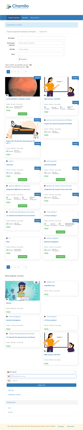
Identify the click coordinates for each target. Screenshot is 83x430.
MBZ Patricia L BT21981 (52, 99)
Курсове (25, 18)
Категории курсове (11, 44)
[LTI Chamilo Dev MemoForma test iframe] (22, 212)
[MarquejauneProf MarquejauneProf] (61, 225)
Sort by (12, 49)
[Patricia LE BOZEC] (63, 108)
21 (26, 72)
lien (9, 408)
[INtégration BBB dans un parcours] (22, 186)
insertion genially (50, 165)
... (21, 72)
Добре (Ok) (41, 385)
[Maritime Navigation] (60, 238)
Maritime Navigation (51, 242)
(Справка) (61, 426)
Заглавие (11, 38)
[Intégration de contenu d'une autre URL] (60, 186)
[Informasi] (22, 161)
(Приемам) (70, 426)
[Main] (22, 238)
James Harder (17, 249)
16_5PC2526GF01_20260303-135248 (18, 99)
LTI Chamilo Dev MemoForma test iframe (20, 216)
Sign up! (11, 390)
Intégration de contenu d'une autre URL (58, 189)
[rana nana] (9, 173)
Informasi (9, 165)
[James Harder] (9, 250)
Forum (10, 412)
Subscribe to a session (14, 25)
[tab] (41, 402)
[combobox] (41, 43)
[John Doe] (47, 108)
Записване (23, 114)
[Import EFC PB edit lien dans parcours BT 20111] (22, 129)
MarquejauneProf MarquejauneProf (69, 224)
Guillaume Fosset (18, 106)
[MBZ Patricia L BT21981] (60, 86)
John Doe (54, 107)
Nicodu (8, 303)
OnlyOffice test (49, 285)
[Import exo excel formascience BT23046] (60, 120)
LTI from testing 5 (50, 216)
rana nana (17, 172)
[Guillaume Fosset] (9, 107)
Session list (43, 32)
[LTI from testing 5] (60, 212)
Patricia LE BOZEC (70, 107)
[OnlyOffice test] (60, 282)
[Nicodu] (22, 291)
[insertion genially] (60, 161)
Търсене (23, 59)
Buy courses (35, 18)
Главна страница (13, 18)
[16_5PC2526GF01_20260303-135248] (22, 86)
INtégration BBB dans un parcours (18, 189)
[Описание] (7, 95)
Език (13, 54)
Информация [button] (11, 402)
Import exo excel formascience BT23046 (58, 124)
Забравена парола (14, 394)
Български (12, 372)
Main (8, 242)
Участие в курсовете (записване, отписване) (21, 32)
